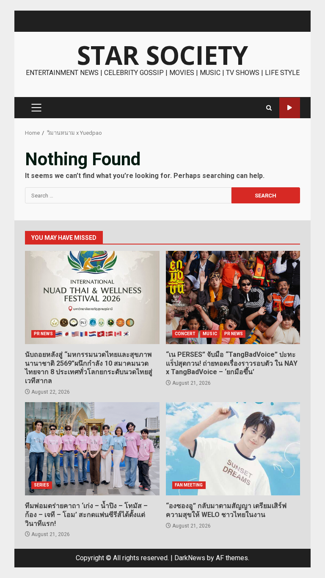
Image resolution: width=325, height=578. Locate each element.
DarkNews (189, 558)
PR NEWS (43, 333)
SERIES (42, 485)
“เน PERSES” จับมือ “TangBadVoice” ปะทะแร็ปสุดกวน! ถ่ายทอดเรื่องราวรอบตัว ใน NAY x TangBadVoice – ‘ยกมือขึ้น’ (233, 297)
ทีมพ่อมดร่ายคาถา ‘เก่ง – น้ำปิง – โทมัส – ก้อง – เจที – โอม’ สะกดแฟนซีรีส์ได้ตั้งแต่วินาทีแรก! (92, 448)
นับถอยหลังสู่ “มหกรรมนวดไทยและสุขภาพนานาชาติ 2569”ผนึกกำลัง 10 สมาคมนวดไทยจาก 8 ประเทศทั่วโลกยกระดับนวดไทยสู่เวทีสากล (92, 297)
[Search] (269, 108)
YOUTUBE (289, 107)
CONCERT (185, 333)
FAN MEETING (189, 485)
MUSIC (210, 333)
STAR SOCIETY (162, 55)
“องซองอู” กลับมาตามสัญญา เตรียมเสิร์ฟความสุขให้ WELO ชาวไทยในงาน (233, 448)
